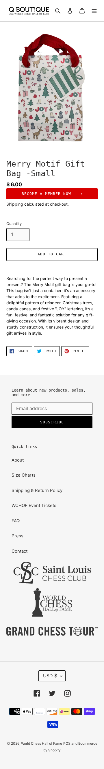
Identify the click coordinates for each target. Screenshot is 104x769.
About (18, 460)
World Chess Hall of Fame (41, 743)
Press (17, 536)
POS (66, 743)
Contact (19, 551)
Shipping (14, 204)
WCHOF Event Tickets (34, 505)
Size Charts (24, 475)
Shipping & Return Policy (37, 490)
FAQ (16, 520)
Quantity (14, 223)
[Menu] (94, 10)
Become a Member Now (48, 193)
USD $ (50, 675)
